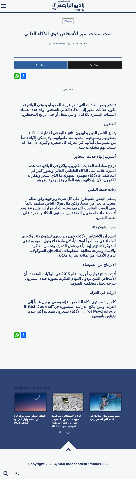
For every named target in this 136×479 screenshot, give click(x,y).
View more (30, 402)
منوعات (68, 21)
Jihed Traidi (59, 43)
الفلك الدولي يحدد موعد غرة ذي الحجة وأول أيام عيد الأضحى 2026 (29, 419)
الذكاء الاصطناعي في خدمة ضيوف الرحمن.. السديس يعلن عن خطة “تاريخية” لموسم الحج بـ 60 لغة (67, 421)
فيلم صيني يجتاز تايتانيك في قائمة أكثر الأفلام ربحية (104, 417)
